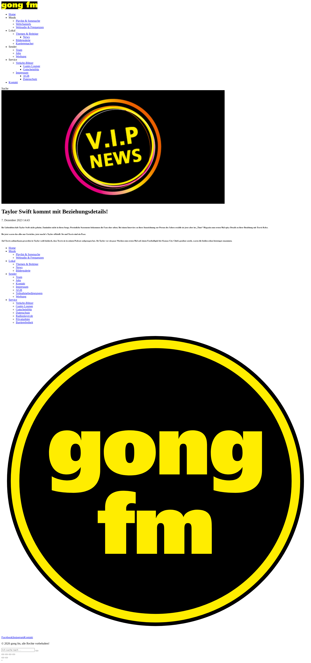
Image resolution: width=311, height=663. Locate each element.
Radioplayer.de (24, 315)
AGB (26, 75)
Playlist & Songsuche (28, 20)
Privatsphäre (23, 319)
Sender (13, 273)
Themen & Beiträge (27, 33)
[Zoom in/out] (13, 654)
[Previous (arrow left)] (2, 657)
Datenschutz (30, 79)
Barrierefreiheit (24, 322)
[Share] (6, 654)
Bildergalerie (23, 40)
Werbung (21, 56)
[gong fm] (19, 8)
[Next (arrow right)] (6, 657)
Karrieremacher (24, 43)
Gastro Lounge (31, 66)
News (26, 37)
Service (13, 299)
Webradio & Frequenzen (30, 27)
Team (19, 49)
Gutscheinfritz (31, 69)
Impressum (22, 72)
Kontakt (13, 82)
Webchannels (23, 24)
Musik (12, 251)
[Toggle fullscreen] (10, 654)
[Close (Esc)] (2, 654)
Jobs (18, 53)
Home (12, 14)
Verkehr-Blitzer (24, 62)
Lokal (12, 260)
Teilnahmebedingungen (29, 293)
